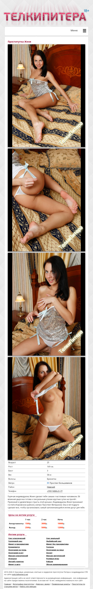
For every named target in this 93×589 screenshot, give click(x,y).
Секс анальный (53, 538)
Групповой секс (15, 541)
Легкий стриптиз (16, 561)
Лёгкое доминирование (57, 564)
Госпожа (50, 547)
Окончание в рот (15, 553)
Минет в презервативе (18, 544)
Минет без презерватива (57, 544)
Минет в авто (14, 564)
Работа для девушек (28, 586)
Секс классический (16, 538)
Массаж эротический (55, 556)
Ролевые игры (52, 558)
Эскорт (49, 553)
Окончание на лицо (55, 550)
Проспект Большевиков (61, 483)
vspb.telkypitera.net (20, 574)
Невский (51, 487)
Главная (7, 584)
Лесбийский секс (53, 541)
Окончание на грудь (17, 550)
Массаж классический (18, 556)
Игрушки (12, 558)
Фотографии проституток (23, 584)
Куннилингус (14, 547)
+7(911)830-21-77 (54, 491)
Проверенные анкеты (61, 584)
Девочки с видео (43, 584)
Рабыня (49, 561)
